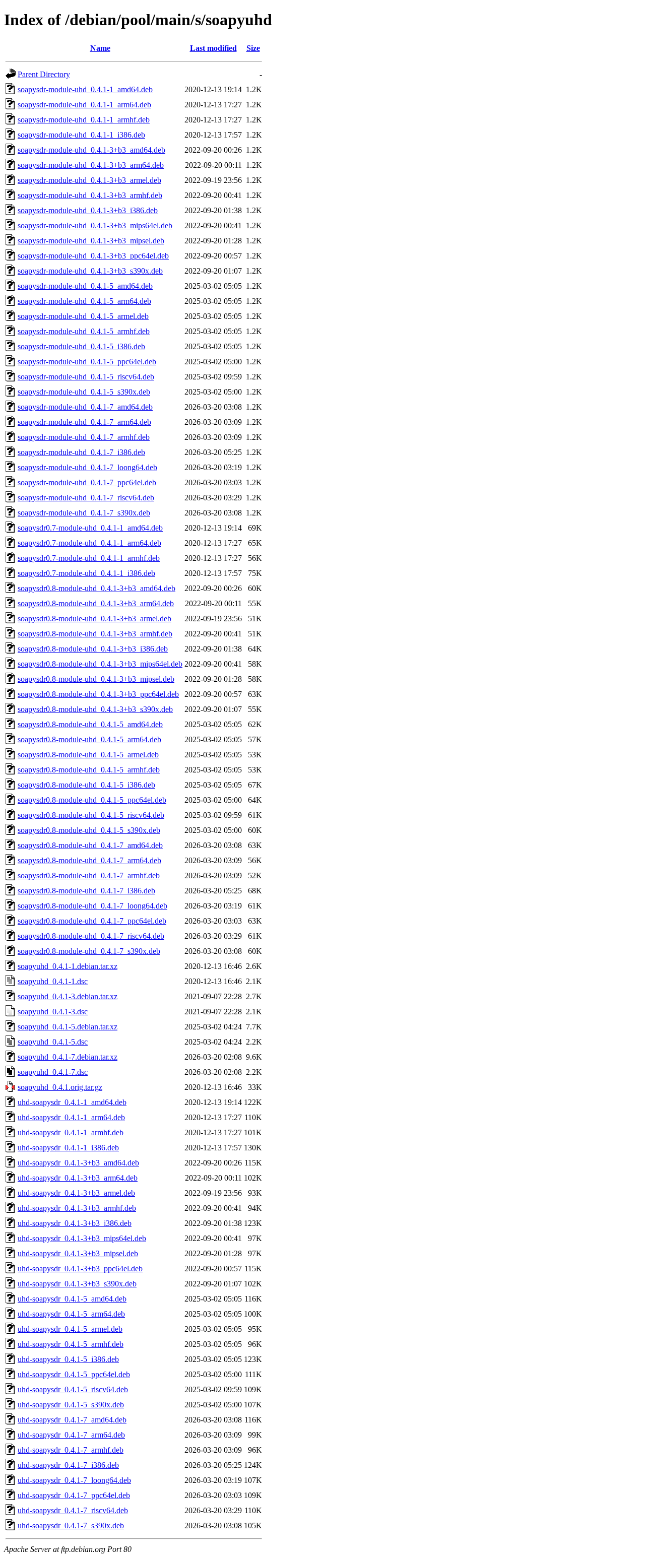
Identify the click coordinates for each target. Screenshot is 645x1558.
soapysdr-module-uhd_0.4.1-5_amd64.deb (85, 286)
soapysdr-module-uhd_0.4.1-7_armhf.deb (84, 437)
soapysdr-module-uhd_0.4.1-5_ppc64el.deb (87, 361)
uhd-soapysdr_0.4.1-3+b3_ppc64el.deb (80, 1268)
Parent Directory (44, 74)
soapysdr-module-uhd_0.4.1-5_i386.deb (81, 346)
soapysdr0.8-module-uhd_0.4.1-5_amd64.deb (90, 724)
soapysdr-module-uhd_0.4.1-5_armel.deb (83, 316)
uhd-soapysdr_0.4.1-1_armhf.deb (70, 1132)
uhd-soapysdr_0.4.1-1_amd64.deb (72, 1102)
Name (100, 48)
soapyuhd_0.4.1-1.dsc (53, 981)
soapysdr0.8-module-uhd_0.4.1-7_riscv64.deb (91, 936)
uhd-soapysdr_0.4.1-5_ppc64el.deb (74, 1374)
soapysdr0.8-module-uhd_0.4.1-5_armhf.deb (89, 769)
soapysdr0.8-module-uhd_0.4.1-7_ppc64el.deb (92, 921)
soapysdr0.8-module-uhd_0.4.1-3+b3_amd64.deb (96, 588)
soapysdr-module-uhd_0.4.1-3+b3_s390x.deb (90, 271)
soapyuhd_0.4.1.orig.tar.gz (60, 1087)
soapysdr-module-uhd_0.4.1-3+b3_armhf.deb (90, 195)
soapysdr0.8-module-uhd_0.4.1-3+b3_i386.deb (93, 648)
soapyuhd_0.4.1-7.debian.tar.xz (67, 1057)
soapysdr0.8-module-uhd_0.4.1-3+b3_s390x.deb (95, 709)
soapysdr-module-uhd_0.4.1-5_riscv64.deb (86, 376)
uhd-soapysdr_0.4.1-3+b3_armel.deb (76, 1193)
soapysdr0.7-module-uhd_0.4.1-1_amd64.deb (90, 528)
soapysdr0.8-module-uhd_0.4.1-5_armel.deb (88, 754)
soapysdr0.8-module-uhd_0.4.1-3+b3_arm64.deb (96, 603)
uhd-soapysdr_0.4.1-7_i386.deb (68, 1465)
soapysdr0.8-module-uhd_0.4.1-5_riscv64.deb (91, 815)
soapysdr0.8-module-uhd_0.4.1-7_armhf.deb (89, 875)
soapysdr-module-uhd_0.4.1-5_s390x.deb (84, 391)
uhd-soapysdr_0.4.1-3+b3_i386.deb (75, 1223)
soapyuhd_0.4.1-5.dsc (53, 1041)
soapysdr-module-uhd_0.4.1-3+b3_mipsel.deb (91, 240)
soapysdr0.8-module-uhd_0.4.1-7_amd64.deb (90, 845)
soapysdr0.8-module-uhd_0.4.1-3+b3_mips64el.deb (100, 664)
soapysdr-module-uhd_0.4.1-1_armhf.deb (84, 119)
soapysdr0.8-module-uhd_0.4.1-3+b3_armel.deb (94, 618)
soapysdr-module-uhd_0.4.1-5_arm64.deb (84, 301)
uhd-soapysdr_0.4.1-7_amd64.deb (72, 1419)
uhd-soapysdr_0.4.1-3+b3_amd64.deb (78, 1162)
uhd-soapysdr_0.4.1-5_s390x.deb (71, 1404)
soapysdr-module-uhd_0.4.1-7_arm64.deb (84, 422)
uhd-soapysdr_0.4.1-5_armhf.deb (70, 1344)
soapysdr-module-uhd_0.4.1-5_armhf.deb (84, 331)
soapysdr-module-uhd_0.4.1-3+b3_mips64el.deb (95, 225)
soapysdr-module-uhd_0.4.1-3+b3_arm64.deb (91, 165)
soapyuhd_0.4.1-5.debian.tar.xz (67, 1026)
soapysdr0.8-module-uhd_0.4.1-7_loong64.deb (92, 905)
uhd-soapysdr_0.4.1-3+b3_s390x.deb (77, 1283)
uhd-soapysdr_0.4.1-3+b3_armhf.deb (77, 1208)
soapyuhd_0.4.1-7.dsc (53, 1072)
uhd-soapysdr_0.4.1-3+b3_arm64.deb (78, 1178)
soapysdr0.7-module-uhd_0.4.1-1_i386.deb (86, 573)
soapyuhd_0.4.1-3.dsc (53, 1011)
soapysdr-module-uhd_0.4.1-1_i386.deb (81, 135)
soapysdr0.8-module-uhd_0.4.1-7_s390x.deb (89, 951)
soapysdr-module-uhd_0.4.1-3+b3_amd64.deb (91, 150)
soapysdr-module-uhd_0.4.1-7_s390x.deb (84, 512)
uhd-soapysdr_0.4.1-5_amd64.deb (72, 1298)
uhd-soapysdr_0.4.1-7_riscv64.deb (73, 1510)
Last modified (213, 48)
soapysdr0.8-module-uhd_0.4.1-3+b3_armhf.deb (95, 633)
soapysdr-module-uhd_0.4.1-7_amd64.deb (85, 407)
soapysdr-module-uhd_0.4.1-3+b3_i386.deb (88, 210)
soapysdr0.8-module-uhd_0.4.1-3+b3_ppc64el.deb (98, 694)
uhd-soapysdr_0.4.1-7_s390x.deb (71, 1525)
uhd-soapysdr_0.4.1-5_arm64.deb (71, 1314)
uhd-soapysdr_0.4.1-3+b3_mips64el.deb (82, 1238)
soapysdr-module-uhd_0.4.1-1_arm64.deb (84, 104)
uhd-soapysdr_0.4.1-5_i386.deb (68, 1359)
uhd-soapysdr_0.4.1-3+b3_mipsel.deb (78, 1253)
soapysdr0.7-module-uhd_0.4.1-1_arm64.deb (89, 543)
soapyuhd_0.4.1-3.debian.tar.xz (67, 996)
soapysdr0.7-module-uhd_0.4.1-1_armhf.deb (89, 558)
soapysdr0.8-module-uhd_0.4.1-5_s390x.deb (89, 830)
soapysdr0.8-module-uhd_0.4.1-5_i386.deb (86, 785)
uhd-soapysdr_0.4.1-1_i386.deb (68, 1147)
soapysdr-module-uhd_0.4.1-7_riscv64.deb (86, 497)
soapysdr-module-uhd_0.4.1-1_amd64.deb (85, 89)
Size (253, 48)
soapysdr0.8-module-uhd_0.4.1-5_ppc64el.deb (92, 800)
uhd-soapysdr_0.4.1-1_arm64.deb (71, 1117)
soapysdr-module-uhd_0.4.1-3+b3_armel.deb (89, 180)
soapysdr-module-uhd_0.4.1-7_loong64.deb (87, 467)
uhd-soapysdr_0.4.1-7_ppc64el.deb (74, 1495)
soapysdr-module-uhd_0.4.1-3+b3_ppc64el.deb (93, 255)
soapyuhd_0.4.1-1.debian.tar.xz (67, 966)
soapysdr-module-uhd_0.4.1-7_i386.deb (81, 452)
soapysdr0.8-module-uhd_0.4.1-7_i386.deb (86, 890)
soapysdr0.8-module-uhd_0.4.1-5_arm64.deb (89, 739)
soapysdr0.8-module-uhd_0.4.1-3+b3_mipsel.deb (96, 679)
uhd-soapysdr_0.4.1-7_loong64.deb (74, 1480)
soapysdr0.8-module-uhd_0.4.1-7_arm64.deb (89, 860)
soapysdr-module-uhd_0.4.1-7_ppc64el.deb (87, 482)
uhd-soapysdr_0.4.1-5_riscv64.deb (73, 1389)
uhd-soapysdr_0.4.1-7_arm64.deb (71, 1435)
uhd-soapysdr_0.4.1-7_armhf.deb (70, 1450)
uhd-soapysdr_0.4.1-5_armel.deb (70, 1329)
